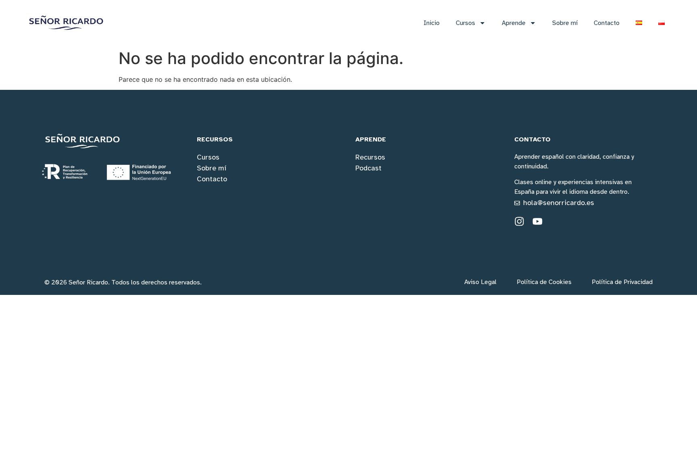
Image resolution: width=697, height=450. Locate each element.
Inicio (432, 23)
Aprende (514, 23)
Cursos (465, 23)
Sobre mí (565, 23)
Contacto (607, 23)
